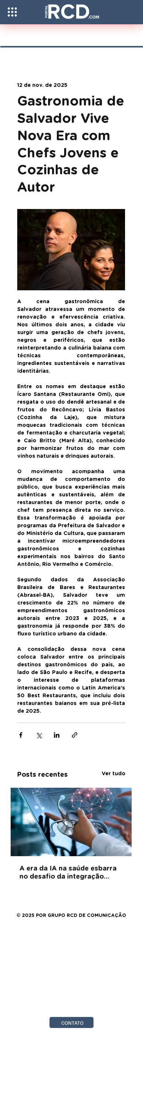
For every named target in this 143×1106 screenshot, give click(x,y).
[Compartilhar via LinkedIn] (56, 734)
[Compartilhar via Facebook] (20, 734)
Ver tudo (113, 773)
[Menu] (12, 12)
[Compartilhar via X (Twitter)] (38, 734)
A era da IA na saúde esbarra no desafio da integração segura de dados (68, 873)
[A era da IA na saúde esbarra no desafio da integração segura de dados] (71, 822)
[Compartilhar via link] (74, 734)
